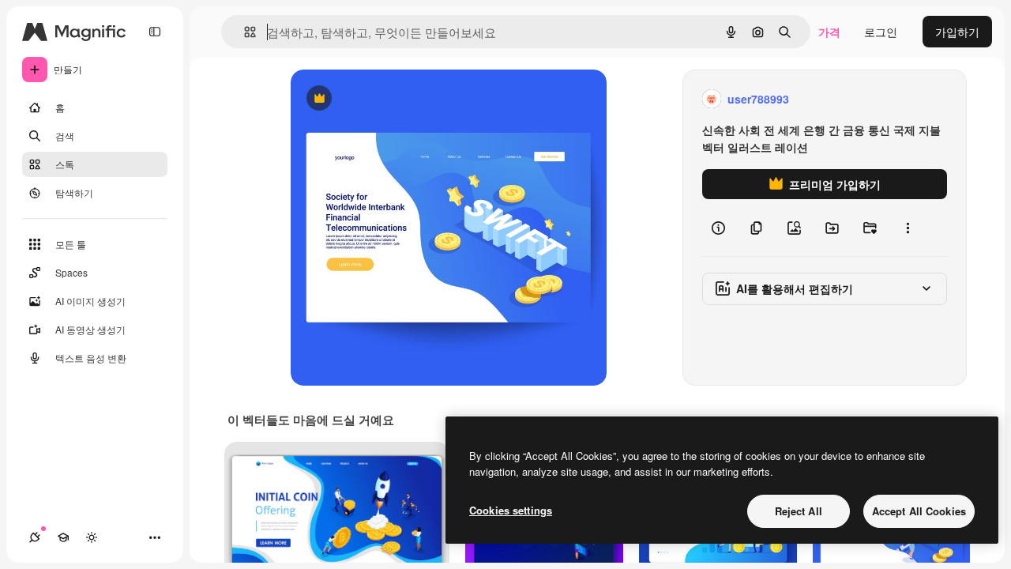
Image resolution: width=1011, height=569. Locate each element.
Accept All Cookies (919, 510)
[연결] (34, 537)
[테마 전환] (91, 537)
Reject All (798, 510)
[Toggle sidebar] (154, 31)
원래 (381, 99)
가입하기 (957, 32)
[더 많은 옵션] (907, 227)
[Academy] (63, 537)
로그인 (880, 32)
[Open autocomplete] (243, 32)
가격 (829, 32)
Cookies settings (510, 510)
